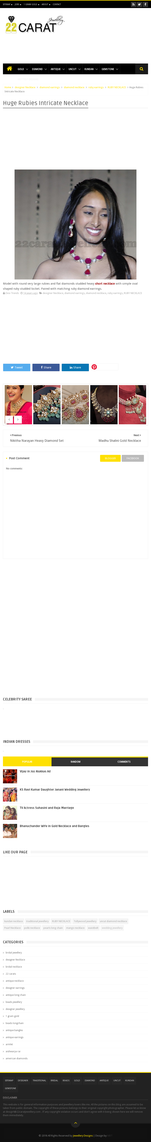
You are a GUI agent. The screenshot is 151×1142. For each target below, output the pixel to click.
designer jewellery (15, 1009)
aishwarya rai (13, 1051)
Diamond (37, 69)
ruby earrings (96, 87)
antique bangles (14, 1030)
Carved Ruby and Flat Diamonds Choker (76, 407)
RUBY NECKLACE (117, 87)
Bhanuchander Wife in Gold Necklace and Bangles (54, 826)
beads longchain (15, 1023)
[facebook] (145, 4)
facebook (133, 458)
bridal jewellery (14, 952)
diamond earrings (50, 87)
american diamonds (17, 1058)
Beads (66, 1080)
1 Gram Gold (30, 4)
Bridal (54, 1080)
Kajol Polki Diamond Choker (19, 399)
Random (75, 761)
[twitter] (139, 4)
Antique (56, 69)
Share (47, 367)
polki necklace (32, 927)
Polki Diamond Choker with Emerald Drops (47, 407)
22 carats (11, 973)
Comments (124, 761)
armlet (9, 1044)
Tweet (19, 367)
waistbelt (93, 927)
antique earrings (14, 1037)
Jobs (17, 4)
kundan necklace (13, 921)
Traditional (39, 1080)
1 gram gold (12, 1016)
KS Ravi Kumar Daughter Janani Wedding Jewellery (55, 789)
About (45, 4)
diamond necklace (74, 87)
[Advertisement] (75, 46)
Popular (27, 761)
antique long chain (16, 995)
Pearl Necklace (12, 927)
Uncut (72, 69)
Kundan (89, 69)
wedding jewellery (112, 927)
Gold (21, 69)
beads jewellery (14, 1002)
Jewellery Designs (83, 1135)
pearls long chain (53, 927)
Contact (57, 4)
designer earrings (15, 988)
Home (8, 87)
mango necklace (75, 927)
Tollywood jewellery (85, 921)
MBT (109, 1135)
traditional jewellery (37, 921)
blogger (110, 458)
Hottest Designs (28, 79)
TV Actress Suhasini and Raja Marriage (47, 808)
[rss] (133, 4)
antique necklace (15, 981)
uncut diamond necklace (113, 921)
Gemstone (108, 69)
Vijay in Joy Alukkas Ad (35, 771)
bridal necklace (14, 966)
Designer (23, 1080)
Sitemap (6, 4)
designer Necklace (25, 87)
